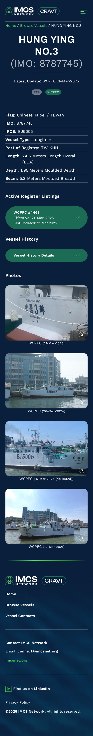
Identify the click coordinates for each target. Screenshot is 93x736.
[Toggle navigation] (84, 12)
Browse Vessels (19, 605)
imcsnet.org (16, 660)
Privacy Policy (17, 702)
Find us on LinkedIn (31, 689)
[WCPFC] (46, 313)
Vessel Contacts (20, 616)
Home (10, 594)
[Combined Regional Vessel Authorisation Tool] (32, 11)
